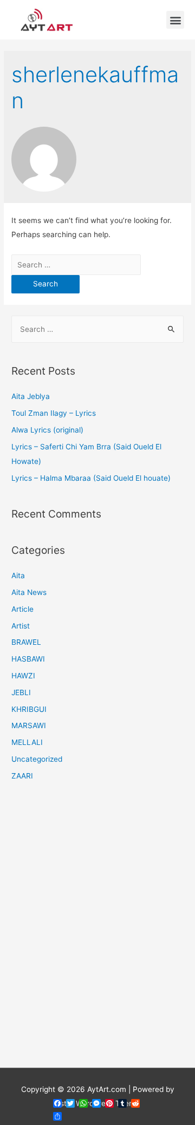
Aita (18, 575)
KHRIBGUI (29, 709)
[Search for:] (76, 264)
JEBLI (21, 692)
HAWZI (23, 675)
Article (22, 609)
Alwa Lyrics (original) (47, 430)
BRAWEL (26, 642)
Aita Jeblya (30, 396)
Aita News (29, 592)
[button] (175, 20)
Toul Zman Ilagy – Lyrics (53, 413)
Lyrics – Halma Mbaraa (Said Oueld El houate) (91, 478)
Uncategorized (36, 759)
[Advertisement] (97, 931)
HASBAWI (28, 659)
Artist (20, 626)
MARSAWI (28, 725)
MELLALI (27, 742)
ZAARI (22, 775)
